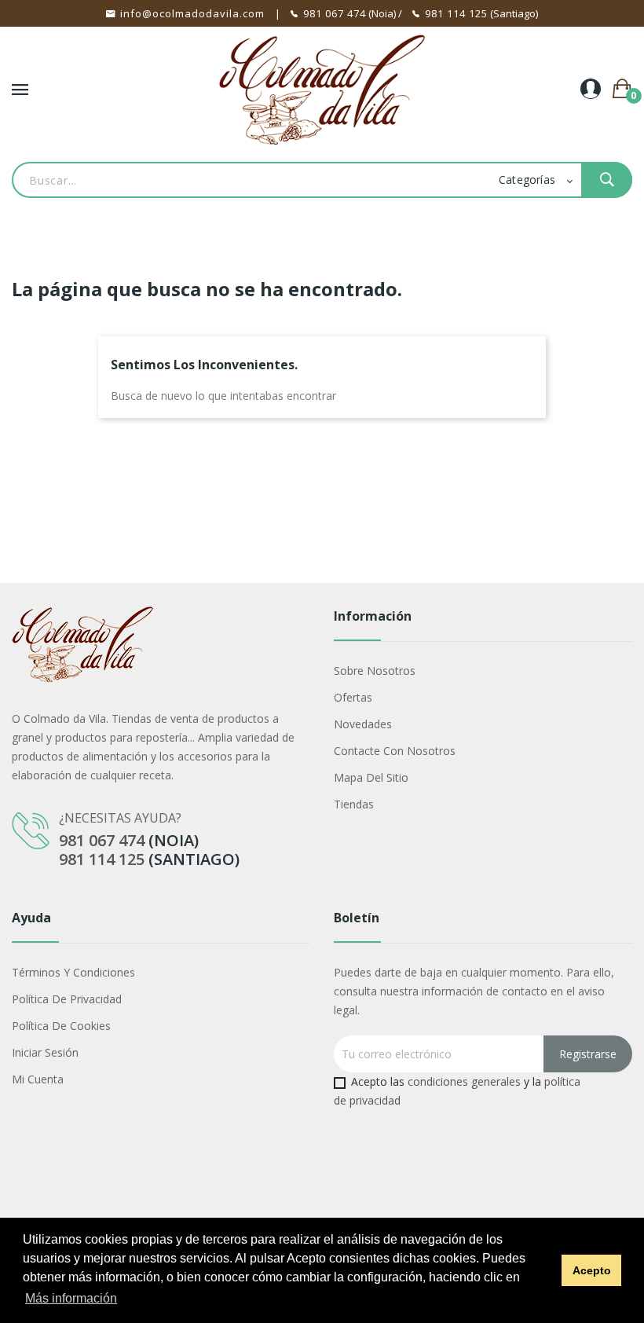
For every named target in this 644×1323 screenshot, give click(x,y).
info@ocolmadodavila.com (192, 13)
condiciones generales (464, 1081)
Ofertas (353, 697)
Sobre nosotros (374, 670)
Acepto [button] (592, 1270)
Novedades (363, 723)
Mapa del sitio (371, 777)
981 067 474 (334, 13)
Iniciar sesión (45, 1052)
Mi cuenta (38, 1079)
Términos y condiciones (73, 972)
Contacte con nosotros (395, 750)
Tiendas (354, 804)
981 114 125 (456, 13)
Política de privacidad (67, 998)
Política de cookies (61, 1025)
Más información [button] (71, 1298)
